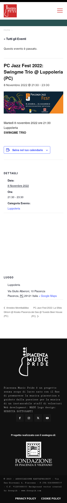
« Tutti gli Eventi (15, 39)
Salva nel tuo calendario (27, 150)
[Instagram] (29, 418)
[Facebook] (19, 418)
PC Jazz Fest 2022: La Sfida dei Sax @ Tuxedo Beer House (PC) (46, 312)
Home (7, 30)
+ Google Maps (48, 296)
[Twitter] (38, 418)
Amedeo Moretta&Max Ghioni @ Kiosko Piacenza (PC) (17, 311)
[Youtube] (47, 418)
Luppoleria (14, 208)
